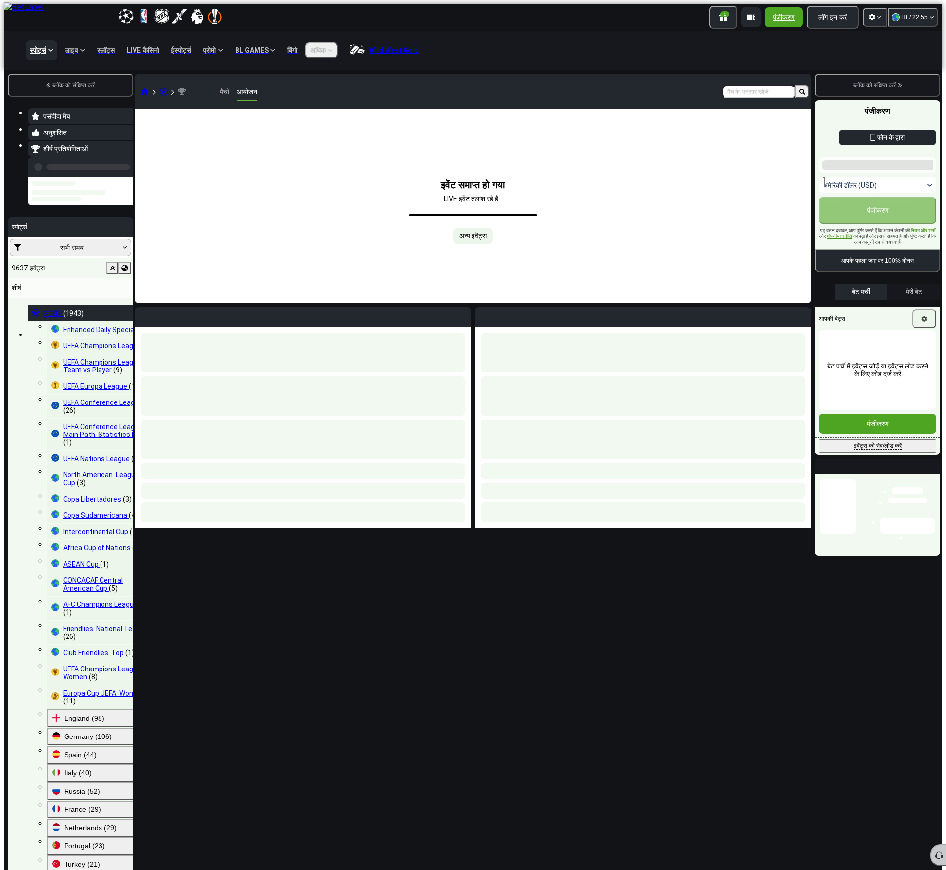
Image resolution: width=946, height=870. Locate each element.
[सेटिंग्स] (875, 17)
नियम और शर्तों (923, 230)
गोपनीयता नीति (839, 236)
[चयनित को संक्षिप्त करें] (112, 244)
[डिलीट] (801, 315)
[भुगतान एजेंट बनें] (751, 17)
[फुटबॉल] (163, 91)
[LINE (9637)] (145, 91)
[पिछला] (123, 165)
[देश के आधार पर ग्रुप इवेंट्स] (124, 244)
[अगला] (505, 315)
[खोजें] (802, 91)
